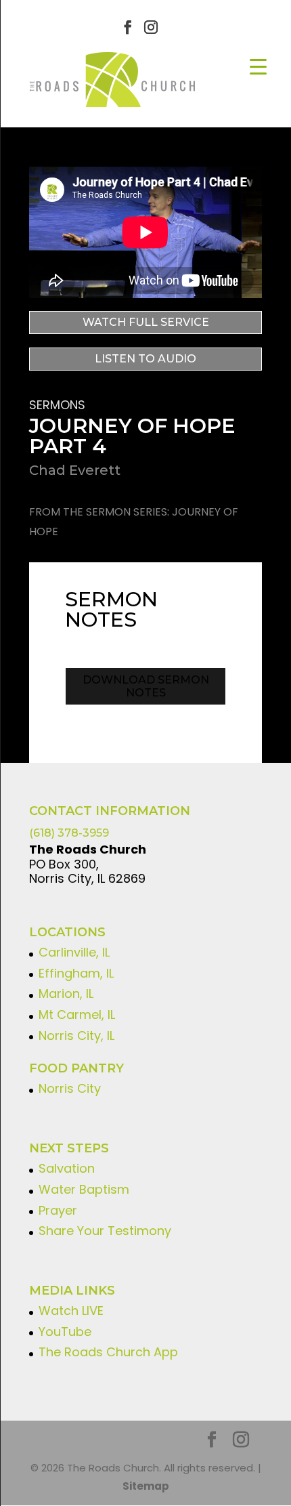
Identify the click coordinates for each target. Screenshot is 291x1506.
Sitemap (145, 1486)
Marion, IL (66, 993)
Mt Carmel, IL (77, 1014)
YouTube (65, 1331)
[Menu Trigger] (258, 66)
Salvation (67, 1168)
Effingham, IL (76, 973)
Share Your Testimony (105, 1230)
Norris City (70, 1088)
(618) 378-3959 (69, 833)
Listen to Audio (145, 358)
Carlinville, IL (74, 952)
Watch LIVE (71, 1310)
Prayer (58, 1210)
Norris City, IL (76, 1035)
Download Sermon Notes (146, 686)
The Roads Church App (108, 1351)
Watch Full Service (146, 322)
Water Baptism (84, 1189)
